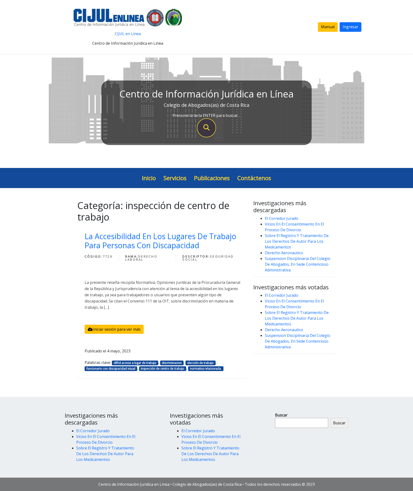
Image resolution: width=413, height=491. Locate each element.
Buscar (281, 415)
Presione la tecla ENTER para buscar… (206, 115)
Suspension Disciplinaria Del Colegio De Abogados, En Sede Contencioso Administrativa (297, 264)
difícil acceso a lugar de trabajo (135, 363)
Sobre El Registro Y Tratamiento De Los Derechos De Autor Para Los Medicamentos (297, 241)
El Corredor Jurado (281, 218)
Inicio (149, 178)
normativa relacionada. (206, 369)
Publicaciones (212, 178)
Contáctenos (254, 178)
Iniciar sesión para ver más (116, 329)
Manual (328, 26)
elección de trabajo (200, 363)
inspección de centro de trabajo (162, 369)
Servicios (174, 178)
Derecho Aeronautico (284, 252)
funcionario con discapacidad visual (111, 369)
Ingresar (350, 26)
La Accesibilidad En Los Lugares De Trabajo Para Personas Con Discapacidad (160, 240)
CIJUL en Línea (128, 33)
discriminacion (172, 363)
